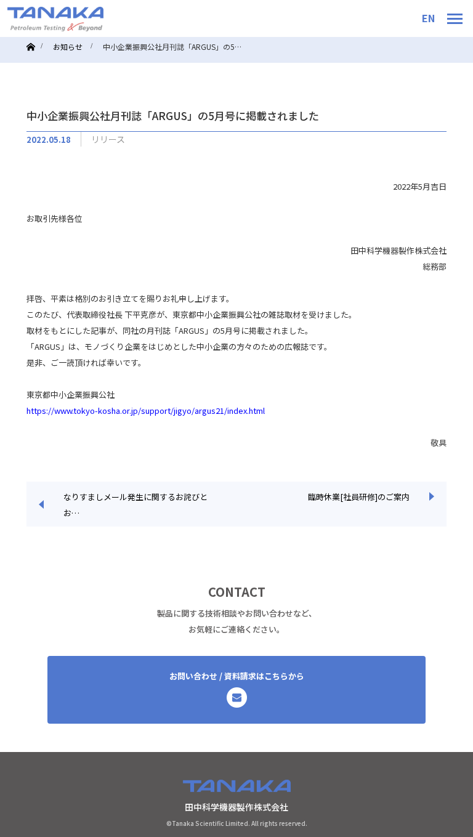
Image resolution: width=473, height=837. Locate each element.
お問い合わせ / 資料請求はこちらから (236, 676)
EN (428, 18)
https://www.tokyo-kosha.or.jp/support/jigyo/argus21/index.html (145, 410)
